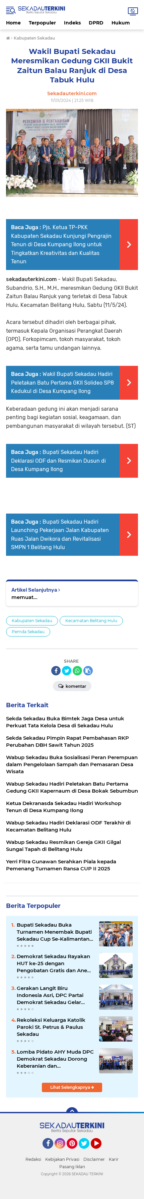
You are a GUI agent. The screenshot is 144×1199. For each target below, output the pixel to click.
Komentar (75, 686)
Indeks (72, 23)
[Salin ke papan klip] (88, 670)
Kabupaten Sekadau (32, 620)
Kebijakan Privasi (62, 1159)
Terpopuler (42, 23)
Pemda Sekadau (28, 631)
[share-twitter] (66, 670)
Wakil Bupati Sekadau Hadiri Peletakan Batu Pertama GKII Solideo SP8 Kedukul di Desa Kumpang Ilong (62, 382)
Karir (114, 1159)
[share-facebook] (56, 670)
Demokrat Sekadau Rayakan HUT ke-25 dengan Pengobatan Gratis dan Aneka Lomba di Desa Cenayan (55, 963)
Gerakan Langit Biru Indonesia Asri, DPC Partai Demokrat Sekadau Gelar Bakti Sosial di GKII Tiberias (51, 995)
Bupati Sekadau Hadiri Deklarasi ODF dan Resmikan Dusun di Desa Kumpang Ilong (58, 460)
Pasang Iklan (72, 1166)
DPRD (96, 23)
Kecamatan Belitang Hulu (91, 620)
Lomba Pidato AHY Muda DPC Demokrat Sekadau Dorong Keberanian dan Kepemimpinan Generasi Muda (55, 1059)
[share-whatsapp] (77, 670)
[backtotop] (72, 1113)
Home (13, 23)
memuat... (24, 597)
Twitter (87, 1152)
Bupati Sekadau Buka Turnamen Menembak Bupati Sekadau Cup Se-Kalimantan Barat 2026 (54, 932)
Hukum (121, 23)
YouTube (101, 1152)
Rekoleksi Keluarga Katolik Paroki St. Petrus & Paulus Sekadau (51, 1027)
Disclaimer (94, 1159)
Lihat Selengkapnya (70, 1087)
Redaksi (33, 1159)
